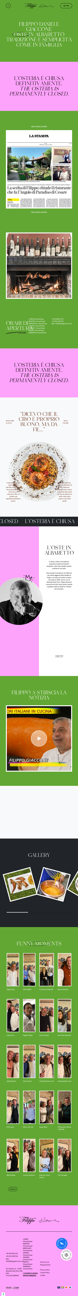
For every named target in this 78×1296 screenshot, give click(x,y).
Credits (42, 1275)
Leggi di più (59, 656)
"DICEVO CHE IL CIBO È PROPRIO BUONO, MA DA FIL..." (39, 422)
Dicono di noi (44, 1262)
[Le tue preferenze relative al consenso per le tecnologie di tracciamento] (3, 1294)
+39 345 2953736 (57, 321)
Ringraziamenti (45, 1265)
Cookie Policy (45, 1272)
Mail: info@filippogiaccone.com (62, 323)
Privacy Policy (45, 1270)
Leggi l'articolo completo (39, 126)
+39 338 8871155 (57, 319)
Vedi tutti (13, 1189)
